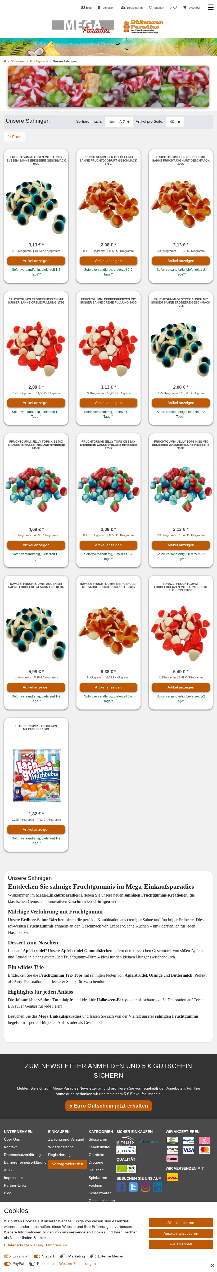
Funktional (46, 1263)
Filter (16, 137)
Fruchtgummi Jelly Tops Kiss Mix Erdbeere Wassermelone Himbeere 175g (108, 445)
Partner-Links (15, 1185)
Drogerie (96, 1162)
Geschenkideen (102, 1200)
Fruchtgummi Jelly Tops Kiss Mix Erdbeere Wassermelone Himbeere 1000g (36, 445)
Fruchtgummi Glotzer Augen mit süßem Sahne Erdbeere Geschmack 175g (180, 302)
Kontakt (10, 1147)
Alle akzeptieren (181, 1222)
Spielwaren (98, 1177)
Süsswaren (18, 61)
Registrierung (59, 1154)
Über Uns (12, 1139)
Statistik (48, 1256)
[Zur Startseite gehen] (5, 61)
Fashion (95, 1185)
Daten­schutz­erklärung (25, 1245)
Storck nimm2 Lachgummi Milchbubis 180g (36, 727)
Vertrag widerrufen (67, 1164)
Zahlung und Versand (66, 1139)
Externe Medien (111, 1256)
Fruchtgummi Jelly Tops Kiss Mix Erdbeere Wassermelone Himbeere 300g (180, 445)
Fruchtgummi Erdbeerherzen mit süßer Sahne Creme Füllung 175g (36, 301)
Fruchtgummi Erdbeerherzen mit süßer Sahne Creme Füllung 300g (108, 301)
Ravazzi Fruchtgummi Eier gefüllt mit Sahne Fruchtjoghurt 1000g (108, 585)
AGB (8, 1170)
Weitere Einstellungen (77, 1263)
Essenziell (20, 1256)
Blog (88, 7)
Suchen (158, 7)
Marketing (76, 1256)
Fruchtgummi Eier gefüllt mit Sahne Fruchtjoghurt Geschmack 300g (181, 160)
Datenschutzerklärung (22, 1154)
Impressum (13, 1177)
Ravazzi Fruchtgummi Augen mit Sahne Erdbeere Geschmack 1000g (36, 585)
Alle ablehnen (180, 1244)
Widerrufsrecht (60, 1147)
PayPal (18, 1263)
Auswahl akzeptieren (181, 1233)
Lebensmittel (99, 1147)
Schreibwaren (100, 1193)
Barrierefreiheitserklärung (25, 1162)
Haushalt (96, 1170)
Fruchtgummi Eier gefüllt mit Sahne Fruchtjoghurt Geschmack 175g (108, 160)
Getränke (96, 1154)
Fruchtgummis (39, 61)
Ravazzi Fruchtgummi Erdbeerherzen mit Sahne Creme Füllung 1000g (181, 587)
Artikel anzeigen (36, 261)
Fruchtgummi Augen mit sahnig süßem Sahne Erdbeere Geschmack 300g (36, 160)
